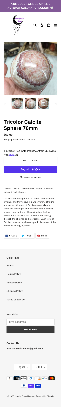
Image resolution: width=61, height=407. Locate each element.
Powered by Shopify (45, 396)
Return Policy (14, 274)
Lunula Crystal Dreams (25, 396)
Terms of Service (16, 299)
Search (10, 265)
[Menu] (55, 25)
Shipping (8, 139)
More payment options (30, 177)
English (21, 367)
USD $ (38, 367)
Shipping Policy (15, 291)
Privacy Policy (14, 282)
